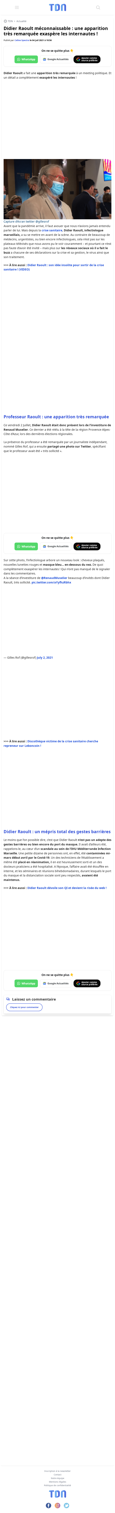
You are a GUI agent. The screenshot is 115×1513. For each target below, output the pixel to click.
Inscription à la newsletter (57, 1471)
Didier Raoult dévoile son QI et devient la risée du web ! (66, 888)
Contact (57, 1474)
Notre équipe (57, 1478)
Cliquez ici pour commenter (24, 1007)
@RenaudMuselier (54, 578)
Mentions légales (57, 1481)
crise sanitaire (52, 230)
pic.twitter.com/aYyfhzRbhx (51, 582)
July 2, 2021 (45, 658)
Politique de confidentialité (57, 1485)
